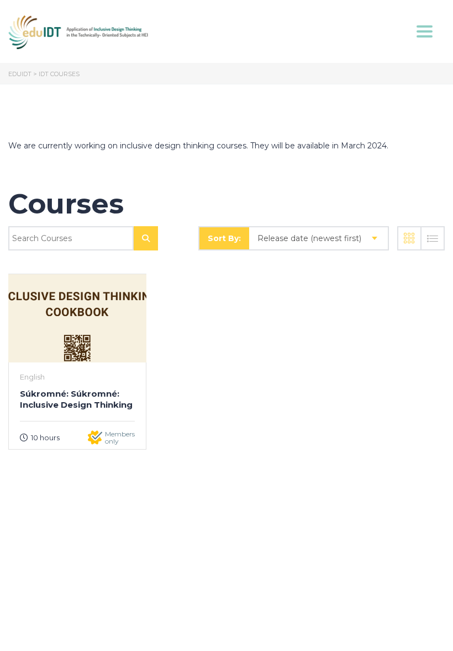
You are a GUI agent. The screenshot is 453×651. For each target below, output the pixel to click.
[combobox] (318, 238)
